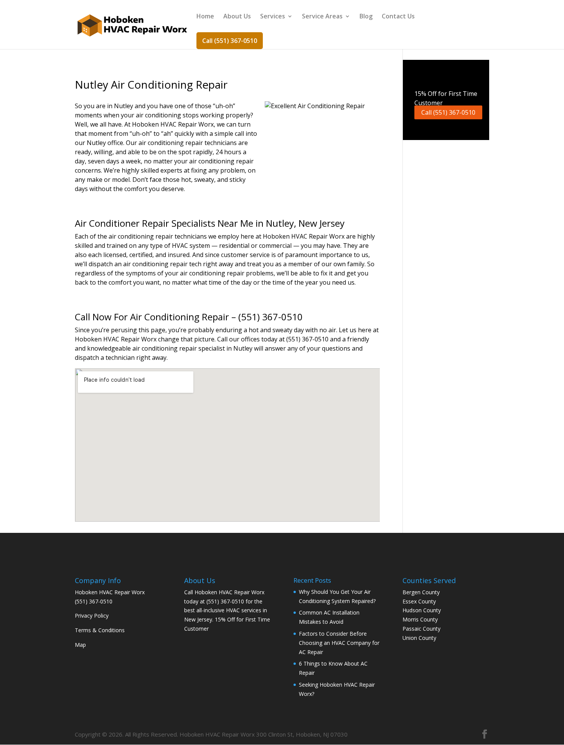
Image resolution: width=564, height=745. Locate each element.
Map (80, 644)
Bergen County (421, 592)
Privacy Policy (92, 615)
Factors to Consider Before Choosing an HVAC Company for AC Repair (339, 643)
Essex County (419, 601)
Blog (366, 16)
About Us (237, 16)
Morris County (420, 619)
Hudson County (421, 610)
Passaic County (421, 628)
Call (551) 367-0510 (229, 40)
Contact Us (398, 16)
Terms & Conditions (100, 630)
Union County (419, 637)
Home (205, 16)
